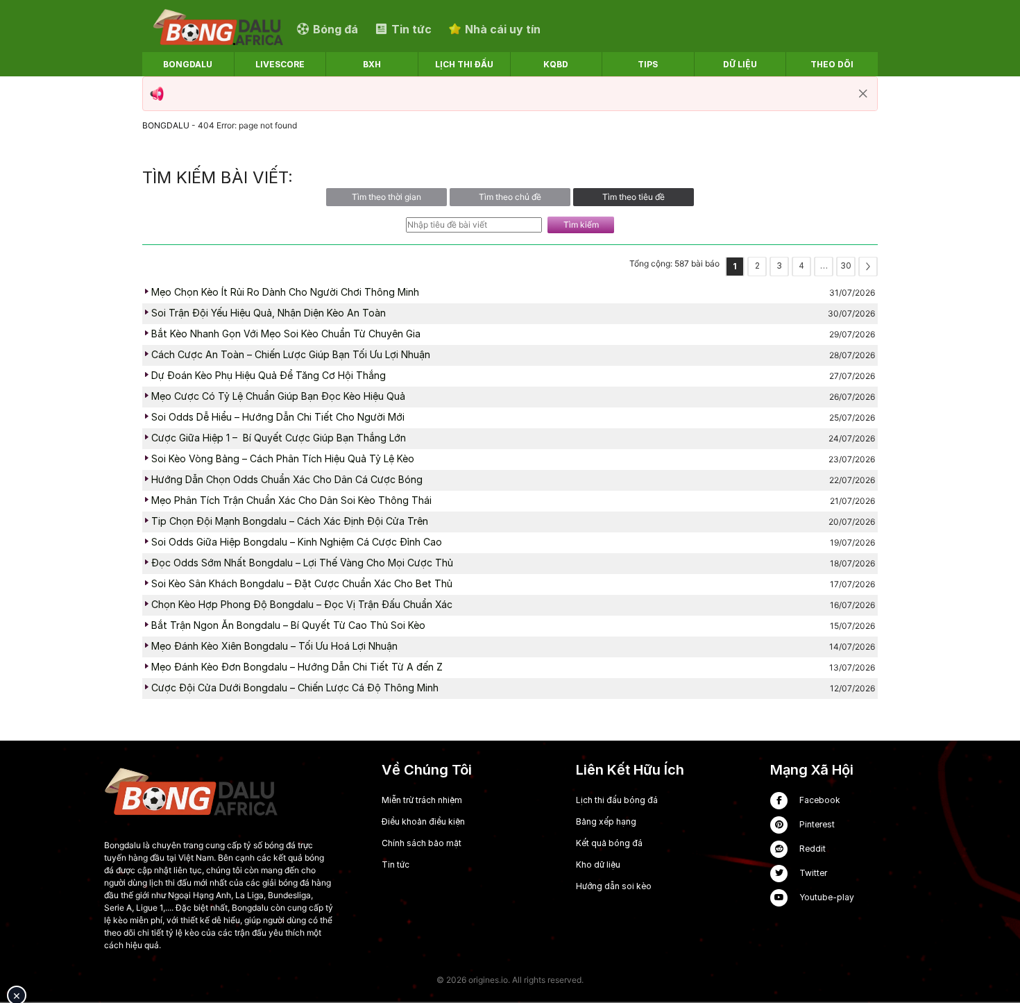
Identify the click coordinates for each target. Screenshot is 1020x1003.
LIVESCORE (280, 64)
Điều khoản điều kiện (423, 821)
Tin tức (395, 864)
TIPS (648, 64)
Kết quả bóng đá (609, 843)
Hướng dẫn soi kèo (614, 886)
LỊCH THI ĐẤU (464, 64)
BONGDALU (187, 64)
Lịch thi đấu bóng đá (617, 800)
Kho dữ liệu (598, 864)
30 (845, 265)
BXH (372, 64)
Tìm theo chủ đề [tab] (510, 197)
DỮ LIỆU (740, 64)
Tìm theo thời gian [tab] (386, 197)
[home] (218, 29)
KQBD (555, 64)
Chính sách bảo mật (421, 843)
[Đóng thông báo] (863, 93)
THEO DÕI (831, 64)
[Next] (868, 266)
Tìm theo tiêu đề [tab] (633, 197)
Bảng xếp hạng (606, 821)
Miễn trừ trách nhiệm (422, 800)
